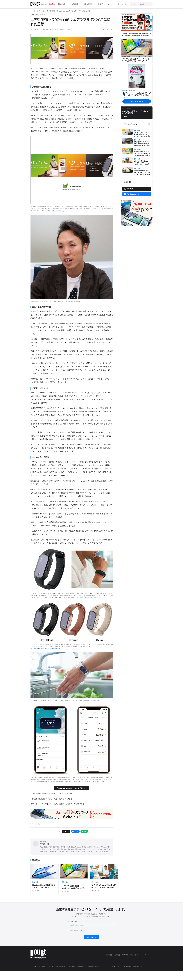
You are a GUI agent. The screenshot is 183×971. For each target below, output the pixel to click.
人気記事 (74, 4)
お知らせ (50, 966)
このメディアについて (37, 966)
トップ (32, 11)
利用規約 (80, 966)
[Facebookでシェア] (107, 29)
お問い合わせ (126, 966)
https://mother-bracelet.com (93, 597)
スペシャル (122, 4)
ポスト (67, 831)
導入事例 (88, 4)
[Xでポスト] (103, 29)
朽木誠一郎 (60, 29)
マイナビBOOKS (61, 966)
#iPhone (42, 14)
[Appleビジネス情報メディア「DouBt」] (42, 4)
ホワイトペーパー (105, 4)
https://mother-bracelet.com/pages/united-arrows (45, 648)
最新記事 (61, 4)
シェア (76, 831)
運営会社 (72, 966)
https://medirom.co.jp (58, 211)
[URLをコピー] (111, 29)
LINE (85, 831)
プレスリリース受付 (113, 966)
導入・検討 (41, 11)
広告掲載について (139, 966)
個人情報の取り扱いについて (94, 966)
